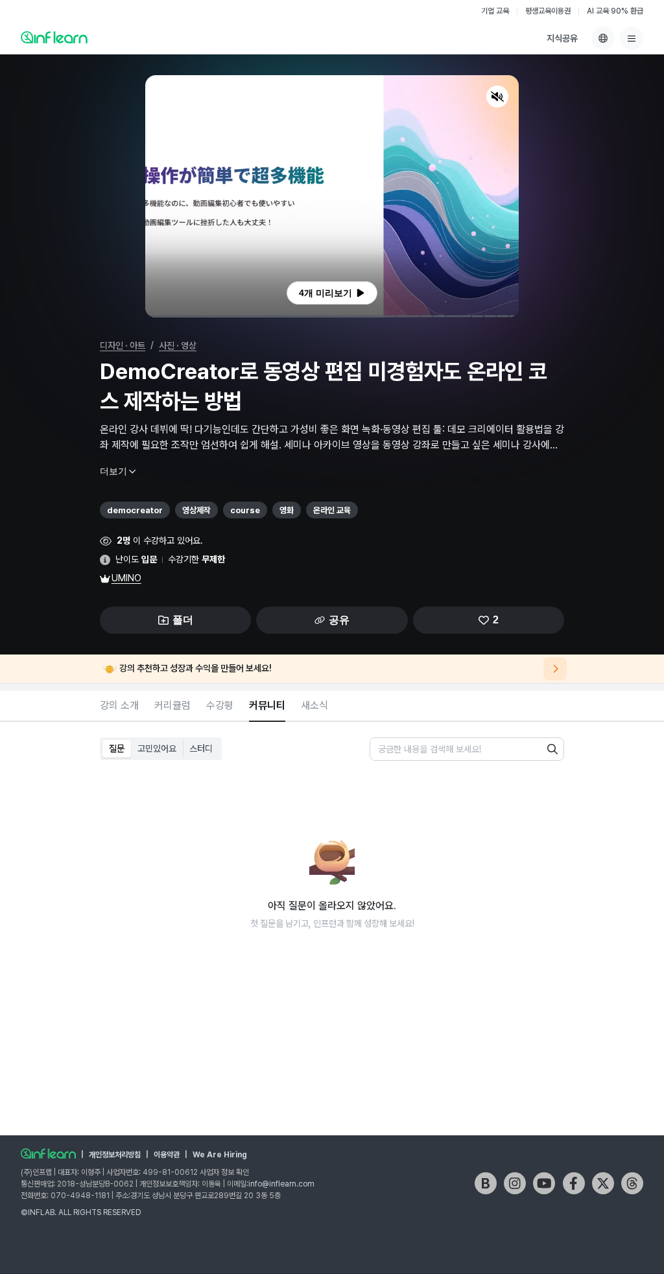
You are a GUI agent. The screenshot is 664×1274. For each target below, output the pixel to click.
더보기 (113, 471)
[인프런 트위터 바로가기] (603, 1183)
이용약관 (167, 1154)
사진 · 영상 (177, 345)
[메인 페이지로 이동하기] (48, 1153)
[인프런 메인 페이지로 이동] (54, 37)
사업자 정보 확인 (224, 1172)
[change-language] (603, 38)
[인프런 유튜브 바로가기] (544, 1183)
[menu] (631, 38)
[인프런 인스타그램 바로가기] (515, 1183)
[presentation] (332, 293)
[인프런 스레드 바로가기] (632, 1183)
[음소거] (497, 97)
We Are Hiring (220, 1154)
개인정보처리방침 (115, 1154)
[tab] (119, 706)
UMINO (126, 578)
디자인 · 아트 (122, 345)
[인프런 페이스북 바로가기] (574, 1183)
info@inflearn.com (281, 1183)
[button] (332, 196)
